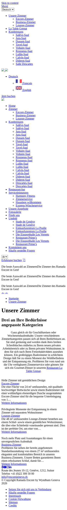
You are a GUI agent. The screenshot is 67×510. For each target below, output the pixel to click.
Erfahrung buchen (11, 260)
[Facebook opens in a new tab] (2, 467)
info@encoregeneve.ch (14, 476)
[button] (13, 76)
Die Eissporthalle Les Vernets (32, 234)
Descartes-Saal (24, 182)
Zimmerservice (24, 199)
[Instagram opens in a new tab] (7, 467)
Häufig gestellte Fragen (22, 250)
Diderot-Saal (23, 176)
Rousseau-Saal (24, 157)
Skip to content (9, 2)
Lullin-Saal (22, 163)
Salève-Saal (22, 125)
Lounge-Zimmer (25, 118)
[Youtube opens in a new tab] (4, 467)
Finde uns (14, 215)
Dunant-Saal (23, 137)
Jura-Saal (21, 131)
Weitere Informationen (14, 402)
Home (12, 105)
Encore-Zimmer (25, 112)
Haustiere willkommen (28, 202)
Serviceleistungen (18, 192)
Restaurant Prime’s (26, 237)
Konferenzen (16, 121)
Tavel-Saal (22, 144)
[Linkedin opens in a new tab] (10, 467)
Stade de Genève (25, 221)
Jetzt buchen (8, 96)
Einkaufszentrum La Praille (31, 228)
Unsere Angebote (18, 208)
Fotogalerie (15, 211)
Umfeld (13, 218)
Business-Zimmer (26, 115)
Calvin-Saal (22, 170)
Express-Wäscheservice (29, 205)
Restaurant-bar (17, 189)
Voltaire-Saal (23, 150)
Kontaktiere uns (17, 247)
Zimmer (13, 108)
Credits (13, 505)
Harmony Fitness (25, 195)
